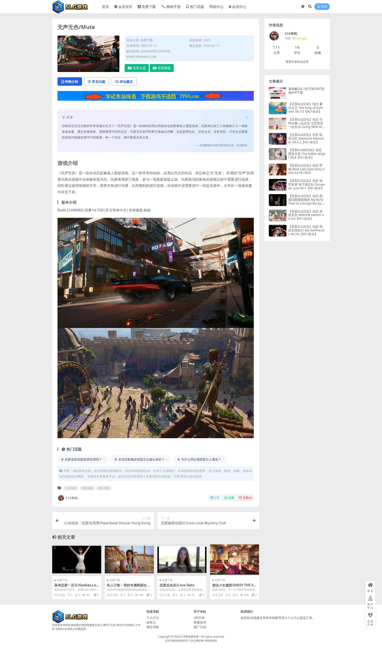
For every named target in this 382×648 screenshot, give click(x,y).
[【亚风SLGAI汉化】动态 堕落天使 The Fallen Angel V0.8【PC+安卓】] (277, 154)
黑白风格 (104, 488)
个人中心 (153, 618)
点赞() (247, 497)
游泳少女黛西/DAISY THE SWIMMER (234, 587)
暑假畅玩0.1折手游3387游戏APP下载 (306, 91)
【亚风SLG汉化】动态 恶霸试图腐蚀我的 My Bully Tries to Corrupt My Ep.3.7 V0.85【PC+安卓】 (306, 201)
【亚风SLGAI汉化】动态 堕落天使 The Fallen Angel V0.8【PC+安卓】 (306, 153)
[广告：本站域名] (155, 97)
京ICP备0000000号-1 (178, 640)
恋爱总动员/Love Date (177, 585)
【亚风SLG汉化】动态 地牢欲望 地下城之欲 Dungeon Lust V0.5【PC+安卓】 (306, 184)
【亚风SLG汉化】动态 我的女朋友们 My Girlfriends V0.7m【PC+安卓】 (306, 230)
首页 (105, 6)
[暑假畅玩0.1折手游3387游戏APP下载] (277, 93)
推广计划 (200, 627)
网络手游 (173, 6)
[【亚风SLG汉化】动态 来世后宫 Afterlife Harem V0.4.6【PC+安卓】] (277, 215)
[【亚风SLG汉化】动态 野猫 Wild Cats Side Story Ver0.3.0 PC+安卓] (277, 169)
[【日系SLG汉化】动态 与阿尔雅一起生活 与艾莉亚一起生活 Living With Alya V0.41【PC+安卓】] (277, 123)
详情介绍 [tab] (71, 81)
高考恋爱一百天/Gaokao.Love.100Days (76, 587)
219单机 (71, 498)
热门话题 (197, 6)
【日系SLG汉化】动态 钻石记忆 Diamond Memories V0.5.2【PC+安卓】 (306, 138)
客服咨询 (200, 622)
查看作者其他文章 (297, 61)
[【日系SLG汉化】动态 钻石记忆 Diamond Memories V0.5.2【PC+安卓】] (277, 139)
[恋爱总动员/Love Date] (181, 559)
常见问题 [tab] (98, 81)
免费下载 (149, 6)
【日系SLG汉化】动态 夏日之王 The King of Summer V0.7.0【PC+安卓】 (305, 108)
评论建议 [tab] (126, 81)
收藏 (231, 497)
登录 (324, 6)
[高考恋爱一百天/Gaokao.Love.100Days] (76, 559)
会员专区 (125, 6)
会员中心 (239, 6)
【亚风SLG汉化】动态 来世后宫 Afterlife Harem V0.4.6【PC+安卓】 (306, 215)
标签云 (151, 622)
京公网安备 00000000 (204, 640)
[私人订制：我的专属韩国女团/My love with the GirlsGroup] (129, 559)
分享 (216, 497)
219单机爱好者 (190, 637)
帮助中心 (216, 6)
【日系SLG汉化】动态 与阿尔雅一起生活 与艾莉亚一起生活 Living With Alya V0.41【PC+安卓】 (306, 125)
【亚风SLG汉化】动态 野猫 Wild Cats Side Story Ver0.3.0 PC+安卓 (306, 169)
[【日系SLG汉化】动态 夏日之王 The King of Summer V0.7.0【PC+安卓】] (277, 108)
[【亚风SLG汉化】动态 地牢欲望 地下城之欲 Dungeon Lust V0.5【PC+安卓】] (277, 185)
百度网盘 (164, 68)
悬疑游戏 (87, 488)
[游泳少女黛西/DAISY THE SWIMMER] (234, 559)
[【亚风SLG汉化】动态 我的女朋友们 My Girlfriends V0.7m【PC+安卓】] (277, 231)
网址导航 (153, 627)
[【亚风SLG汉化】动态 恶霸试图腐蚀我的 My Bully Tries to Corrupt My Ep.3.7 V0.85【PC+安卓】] (277, 200)
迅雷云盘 (139, 68)
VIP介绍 (199, 618)
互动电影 (71, 488)
